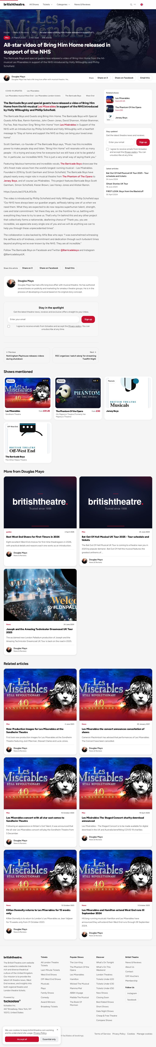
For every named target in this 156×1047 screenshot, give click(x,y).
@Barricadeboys (70, 250)
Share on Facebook (124, 78)
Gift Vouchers (132, 976)
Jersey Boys (10, 180)
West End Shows (49, 974)
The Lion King (76, 962)
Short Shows (102, 1006)
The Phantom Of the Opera (69, 411)
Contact (129, 971)
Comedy (45, 997)
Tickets (46, 4)
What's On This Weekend (103, 968)
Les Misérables (68, 124)
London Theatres (104, 974)
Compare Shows (104, 1020)
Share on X (103, 78)
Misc (34, 32)
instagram (132, 993)
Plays (43, 988)
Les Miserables (47, 106)
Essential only (49, 1039)
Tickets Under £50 (105, 988)
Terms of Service (102, 1034)
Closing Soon (102, 997)
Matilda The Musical (79, 997)
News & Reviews (82, 4)
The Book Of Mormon (76, 1003)
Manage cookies (144, 1034)
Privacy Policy (118, 1034)
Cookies (131, 1034)
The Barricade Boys (71, 163)
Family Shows (47, 993)
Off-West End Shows (51, 979)
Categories (62, 4)
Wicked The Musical (79, 983)
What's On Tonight (105, 962)
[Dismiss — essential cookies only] (57, 1030)
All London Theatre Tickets (50, 964)
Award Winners (48, 1002)
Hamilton (74, 979)
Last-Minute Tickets (50, 970)
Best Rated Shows (105, 1002)
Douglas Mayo (26, 280)
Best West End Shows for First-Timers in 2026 (32, 536)
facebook (131, 999)
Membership (131, 980)
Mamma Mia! (76, 988)
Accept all (22, 1039)
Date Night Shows (105, 1011)
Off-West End (12, 427)
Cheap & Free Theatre (106, 1015)
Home (7, 32)
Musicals (10, 381)
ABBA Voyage (76, 993)
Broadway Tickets (49, 1006)
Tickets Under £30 (105, 983)
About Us (129, 967)
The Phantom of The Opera (77, 176)
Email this (145, 78)
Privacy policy (74, 326)
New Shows (102, 993)
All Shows (34, 4)
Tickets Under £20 (105, 979)
